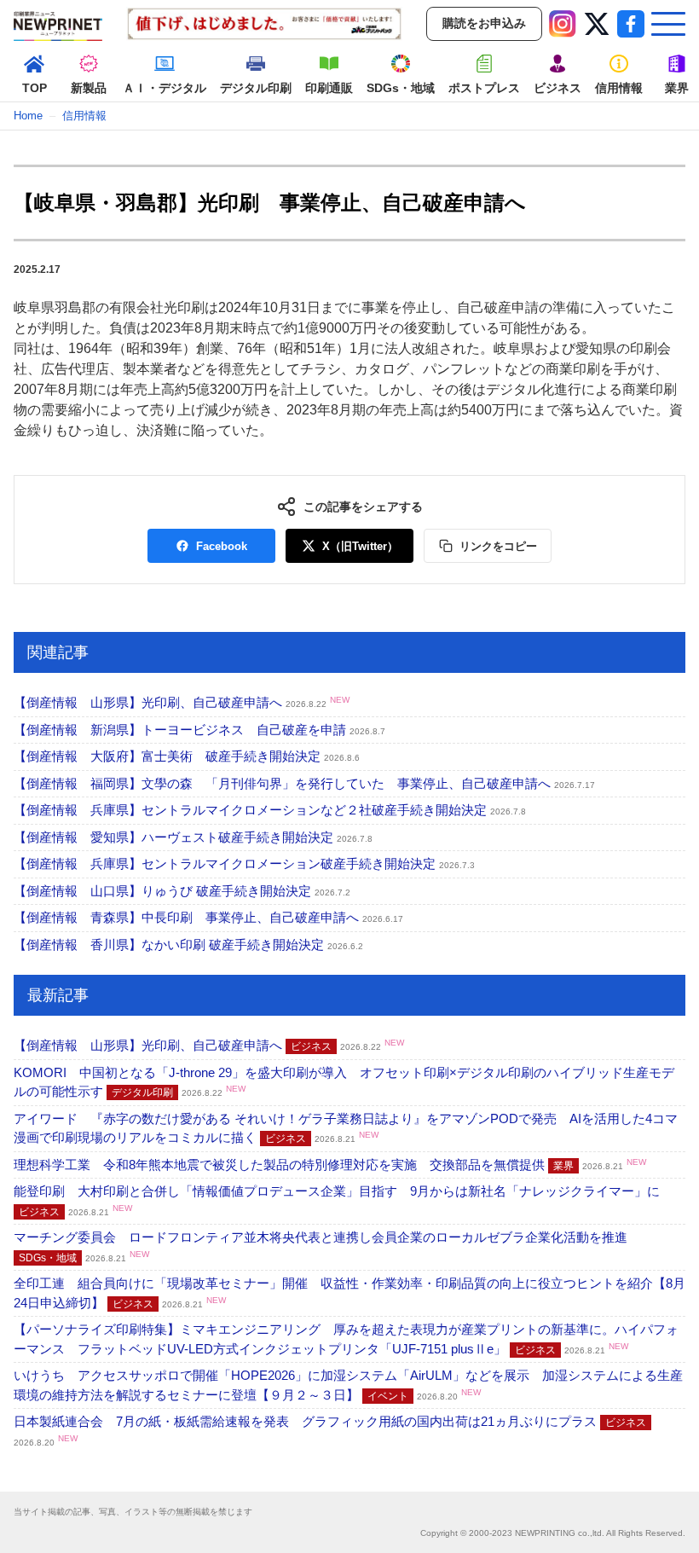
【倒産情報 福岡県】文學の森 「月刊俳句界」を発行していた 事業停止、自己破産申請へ (304, 783)
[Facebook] (630, 24)
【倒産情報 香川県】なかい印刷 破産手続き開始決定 (188, 944)
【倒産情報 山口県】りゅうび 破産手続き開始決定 (182, 891)
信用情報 (84, 115)
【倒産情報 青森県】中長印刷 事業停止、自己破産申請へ (208, 917)
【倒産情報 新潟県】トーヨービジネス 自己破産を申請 (199, 729)
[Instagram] (562, 24)
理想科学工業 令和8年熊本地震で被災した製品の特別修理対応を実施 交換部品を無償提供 (330, 1164)
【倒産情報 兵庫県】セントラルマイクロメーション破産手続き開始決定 (244, 863)
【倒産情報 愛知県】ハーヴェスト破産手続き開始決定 (193, 837)
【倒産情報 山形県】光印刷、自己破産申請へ (182, 702)
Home (28, 115)
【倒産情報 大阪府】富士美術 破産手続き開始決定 (187, 756)
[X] (596, 24)
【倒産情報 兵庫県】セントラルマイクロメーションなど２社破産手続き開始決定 (270, 810)
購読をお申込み (484, 23)
